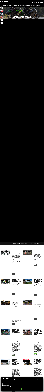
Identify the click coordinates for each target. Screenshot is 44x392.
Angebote (10, 5)
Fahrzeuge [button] (4, 5)
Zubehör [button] (15, 5)
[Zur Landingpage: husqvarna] (1, 14)
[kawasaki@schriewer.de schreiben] (40, 2)
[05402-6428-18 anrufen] (38, 2)
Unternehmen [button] (27, 5)
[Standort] (42, 2)
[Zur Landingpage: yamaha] (1, 17)
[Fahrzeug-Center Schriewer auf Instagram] (34, 2)
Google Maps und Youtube (6, 385)
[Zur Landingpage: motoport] (1, 23)
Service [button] (21, 5)
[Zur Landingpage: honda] (1, 11)
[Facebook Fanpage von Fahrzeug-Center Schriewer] (33, 2)
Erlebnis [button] (38, 5)
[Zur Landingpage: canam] (1, 20)
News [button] (34, 5)
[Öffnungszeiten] (37, 2)
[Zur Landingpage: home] (1, 8)
